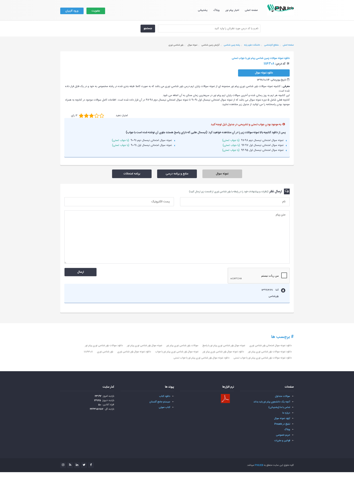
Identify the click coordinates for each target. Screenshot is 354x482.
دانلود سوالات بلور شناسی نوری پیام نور (104, 345)
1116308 (88, 352)
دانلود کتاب (164, 396)
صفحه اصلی (251, 10)
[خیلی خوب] (96, 115)
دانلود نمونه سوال (264, 73)
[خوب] (91, 115)
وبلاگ (216, 10)
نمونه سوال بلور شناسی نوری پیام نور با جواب (177, 352)
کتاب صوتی (164, 407)
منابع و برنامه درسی (177, 173)
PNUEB (259, 465)
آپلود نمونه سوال (282, 418)
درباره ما (286, 413)
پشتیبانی (203, 10)
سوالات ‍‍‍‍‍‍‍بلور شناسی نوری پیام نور (182, 345)
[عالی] (101, 115)
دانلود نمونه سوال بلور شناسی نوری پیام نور (223, 352)
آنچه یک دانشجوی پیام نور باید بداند (271, 402)
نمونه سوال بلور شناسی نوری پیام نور (144, 345)
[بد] (81, 115)
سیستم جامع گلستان (159, 402)
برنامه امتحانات (131, 173)
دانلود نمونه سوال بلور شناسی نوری (134, 352)
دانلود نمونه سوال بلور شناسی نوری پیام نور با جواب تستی (201, 358)
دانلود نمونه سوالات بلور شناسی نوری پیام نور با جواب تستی (263, 358)
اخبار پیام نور (232, 10)
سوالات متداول (282, 396)
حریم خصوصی (283, 435)
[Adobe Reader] (225, 398)
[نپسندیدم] (86, 115)
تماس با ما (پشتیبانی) (279, 407)
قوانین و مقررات (282, 440)
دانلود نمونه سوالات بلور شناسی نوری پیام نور (270, 352)
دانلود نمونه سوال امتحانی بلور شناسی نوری (270, 345)
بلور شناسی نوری (105, 352)
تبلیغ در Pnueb (282, 424)
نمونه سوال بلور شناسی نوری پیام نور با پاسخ (223, 345)
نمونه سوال (222, 173)
